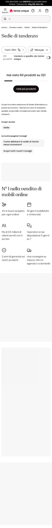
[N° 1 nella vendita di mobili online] (19, 10)
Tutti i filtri (10, 50)
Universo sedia (15, 27)
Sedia (27, 27)
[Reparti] (5, 9)
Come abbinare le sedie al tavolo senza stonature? (21, 143)
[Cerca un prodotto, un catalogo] (5, 19)
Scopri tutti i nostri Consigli (17, 151)
